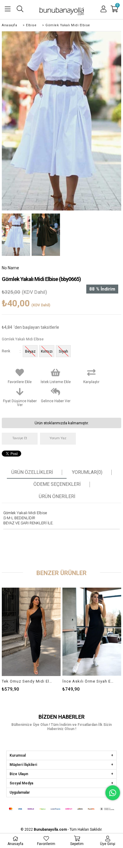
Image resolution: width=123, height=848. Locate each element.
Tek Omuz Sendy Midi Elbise (27, 681)
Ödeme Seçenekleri (57, 484)
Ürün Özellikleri (32, 472)
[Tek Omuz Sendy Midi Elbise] (31, 632)
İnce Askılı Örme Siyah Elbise (88, 681)
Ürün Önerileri (57, 496)
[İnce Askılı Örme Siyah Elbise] (91, 632)
